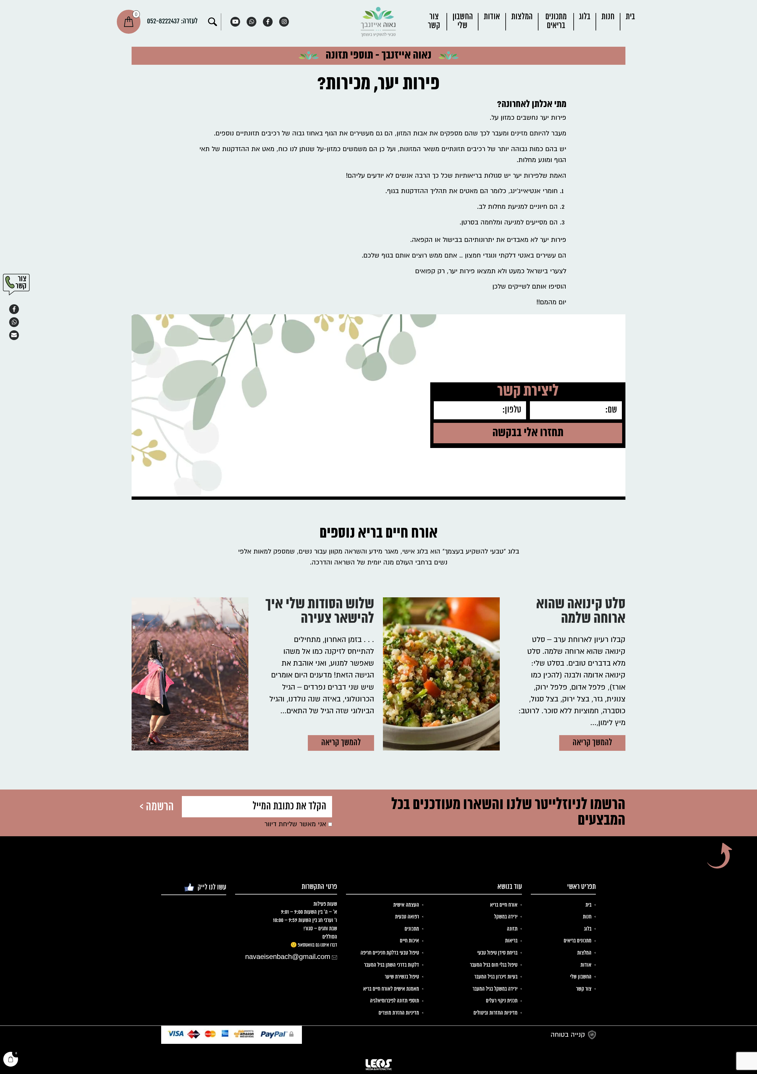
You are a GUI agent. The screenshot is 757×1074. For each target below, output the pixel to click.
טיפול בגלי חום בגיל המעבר (493, 965)
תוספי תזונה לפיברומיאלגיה (394, 1001)
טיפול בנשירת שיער (402, 977)
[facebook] (268, 22)
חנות (607, 17)
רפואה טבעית (407, 917)
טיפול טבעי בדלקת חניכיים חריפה (389, 953)
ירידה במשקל (505, 917)
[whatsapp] (251, 22)
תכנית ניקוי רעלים (501, 1001)
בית (630, 17)
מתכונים (412, 929)
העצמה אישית (406, 905)
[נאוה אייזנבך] (378, 21)
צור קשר (434, 21)
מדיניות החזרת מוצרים (398, 1013)
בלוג (584, 17)
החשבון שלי (462, 21)
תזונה (512, 929)
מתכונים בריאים (556, 21)
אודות (492, 17)
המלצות (522, 17)
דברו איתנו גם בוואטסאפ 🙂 (313, 945)
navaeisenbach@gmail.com (287, 957)
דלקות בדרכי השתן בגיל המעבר (391, 965)
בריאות (511, 941)
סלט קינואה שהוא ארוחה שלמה (580, 612)
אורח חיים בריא (503, 905)
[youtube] (235, 22)
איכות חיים (409, 941)
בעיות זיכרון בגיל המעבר (495, 977)
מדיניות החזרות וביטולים (495, 1013)
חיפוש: (212, 21)
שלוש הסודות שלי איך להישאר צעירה (319, 612)
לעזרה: (172, 21)
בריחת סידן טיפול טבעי (497, 953)
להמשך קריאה (592, 743)
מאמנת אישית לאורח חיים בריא (391, 989)
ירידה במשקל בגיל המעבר (495, 989)
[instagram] (284, 22)
